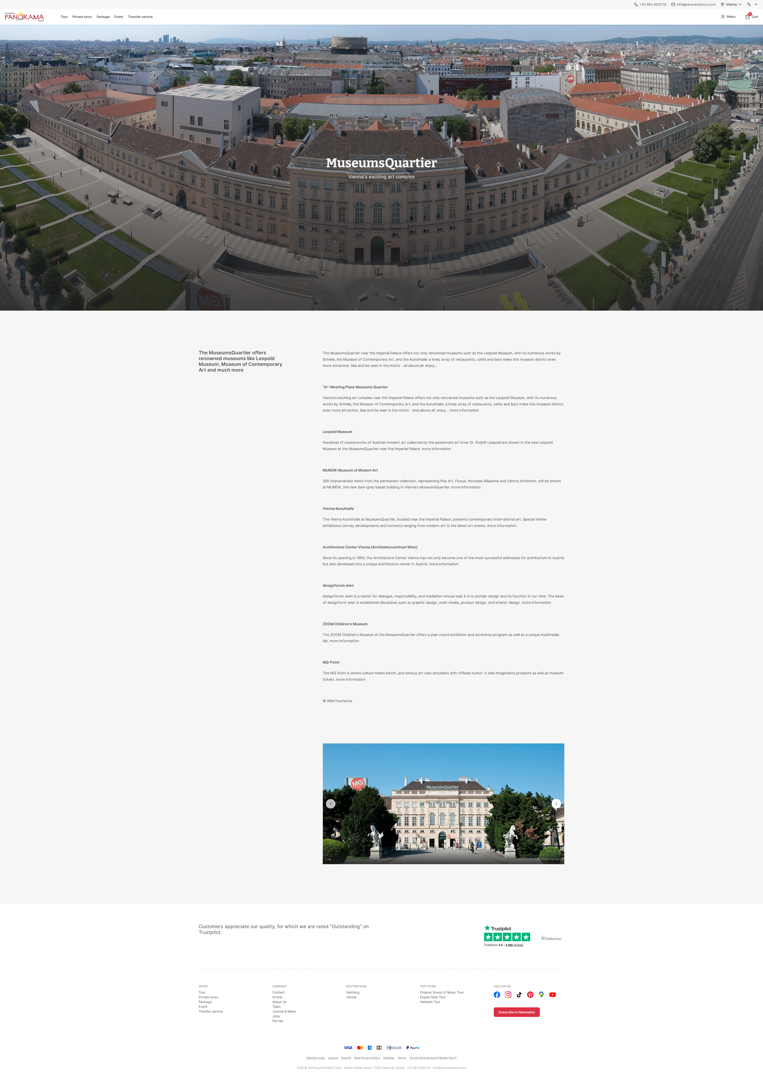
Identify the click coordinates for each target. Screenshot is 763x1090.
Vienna (731, 4)
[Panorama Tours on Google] (541, 994)
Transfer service (140, 17)
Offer (203, 986)
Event (118, 17)
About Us (279, 1002)
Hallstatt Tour (430, 1002)
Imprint (346, 1057)
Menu (731, 16)
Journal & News (284, 1011)
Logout (333, 1057)
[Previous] (330, 804)
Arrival (277, 997)
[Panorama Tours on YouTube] (552, 994)
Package (103, 17)
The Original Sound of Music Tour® (433, 1057)
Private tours (82, 17)
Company (279, 986)
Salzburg (352, 992)
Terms (402, 1057)
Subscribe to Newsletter (517, 1012)
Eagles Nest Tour (433, 997)
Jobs (276, 1016)
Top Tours (428, 986)
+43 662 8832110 (653, 4)
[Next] (556, 804)
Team (276, 1007)
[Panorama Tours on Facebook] (497, 994)
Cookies (388, 1057)
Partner (278, 1021)
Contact (278, 992)
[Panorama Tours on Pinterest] (530, 994)
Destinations (356, 986)
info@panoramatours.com (696, 4)
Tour (64, 17)
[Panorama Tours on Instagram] (508, 994)
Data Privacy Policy (367, 1057)
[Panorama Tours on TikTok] (519, 994)
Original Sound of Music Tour (442, 992)
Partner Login (316, 1057)
